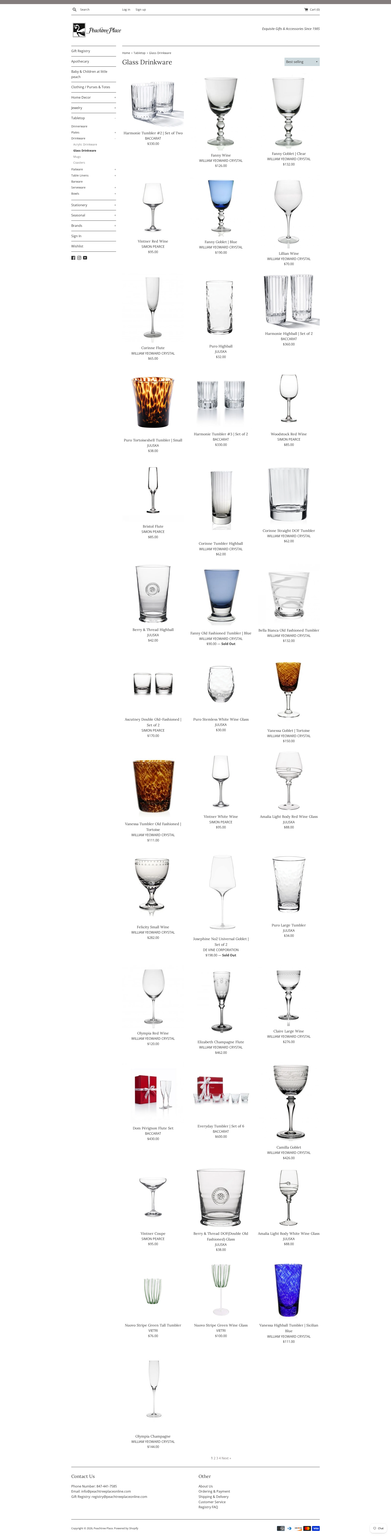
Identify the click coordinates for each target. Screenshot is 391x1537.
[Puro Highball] (221, 307)
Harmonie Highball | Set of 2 (289, 333)
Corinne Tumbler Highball (221, 543)
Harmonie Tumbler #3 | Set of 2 (221, 434)
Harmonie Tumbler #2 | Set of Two (153, 133)
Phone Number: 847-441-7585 (94, 1486)
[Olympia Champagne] (153, 1391)
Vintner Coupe (153, 1233)
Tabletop (93, 118)
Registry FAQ (208, 1507)
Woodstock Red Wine (289, 434)
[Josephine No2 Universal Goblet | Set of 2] (221, 891)
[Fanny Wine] (221, 111)
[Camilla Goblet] (289, 1102)
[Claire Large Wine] (289, 995)
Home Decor (93, 97)
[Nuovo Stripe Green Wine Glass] (221, 1289)
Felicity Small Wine (153, 927)
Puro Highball (221, 346)
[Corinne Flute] (153, 308)
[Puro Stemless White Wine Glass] (221, 683)
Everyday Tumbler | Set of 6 (221, 1126)
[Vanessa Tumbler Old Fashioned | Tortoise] (153, 784)
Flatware (93, 169)
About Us (206, 1486)
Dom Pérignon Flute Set (153, 1128)
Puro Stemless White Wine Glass (221, 719)
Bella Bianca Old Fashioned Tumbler (288, 630)
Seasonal (93, 215)
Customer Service (212, 1502)
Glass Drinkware (84, 150)
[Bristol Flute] (153, 491)
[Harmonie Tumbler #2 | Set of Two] (153, 100)
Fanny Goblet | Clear (289, 153)
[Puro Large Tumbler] (289, 884)
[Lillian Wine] (289, 212)
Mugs (77, 157)
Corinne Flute (153, 347)
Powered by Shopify (126, 1528)
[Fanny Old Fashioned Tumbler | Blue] (221, 595)
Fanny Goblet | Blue (221, 241)
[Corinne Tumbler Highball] (221, 499)
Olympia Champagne (153, 1436)
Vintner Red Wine (153, 241)
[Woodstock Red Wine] (289, 398)
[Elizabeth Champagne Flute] (221, 1000)
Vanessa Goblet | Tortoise (289, 730)
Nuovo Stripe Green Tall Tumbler (153, 1325)
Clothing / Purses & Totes (90, 87)
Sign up (141, 9)
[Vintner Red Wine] (153, 205)
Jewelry (93, 108)
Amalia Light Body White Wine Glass (289, 1233)
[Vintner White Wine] (221, 781)
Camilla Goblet (289, 1147)
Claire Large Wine (288, 1031)
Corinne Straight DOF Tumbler (289, 530)
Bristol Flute (153, 526)
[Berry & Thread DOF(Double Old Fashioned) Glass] (221, 1197)
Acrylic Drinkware (85, 144)
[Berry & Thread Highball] (153, 594)
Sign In (76, 236)
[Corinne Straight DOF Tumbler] (289, 493)
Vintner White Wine (221, 816)
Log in (126, 9)
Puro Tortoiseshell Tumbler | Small (153, 440)
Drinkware (93, 138)
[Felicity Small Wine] (153, 885)
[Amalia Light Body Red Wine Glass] (289, 781)
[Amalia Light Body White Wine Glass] (289, 1197)
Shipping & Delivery (213, 1496)
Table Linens (93, 175)
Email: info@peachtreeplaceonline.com (101, 1491)
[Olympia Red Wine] (153, 996)
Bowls (93, 193)
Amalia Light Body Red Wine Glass (289, 816)
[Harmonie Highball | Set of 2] (289, 301)
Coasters (79, 162)
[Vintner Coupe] (153, 1197)
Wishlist (77, 246)
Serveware (93, 187)
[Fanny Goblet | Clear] (289, 111)
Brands (93, 225)
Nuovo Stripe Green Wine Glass (221, 1325)
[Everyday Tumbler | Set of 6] (221, 1091)
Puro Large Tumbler (289, 925)
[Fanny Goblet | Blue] (221, 206)
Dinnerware (79, 126)
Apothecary (80, 61)
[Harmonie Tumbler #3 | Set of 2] (221, 398)
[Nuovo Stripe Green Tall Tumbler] (153, 1289)
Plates (93, 132)
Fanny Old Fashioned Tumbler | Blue (221, 633)
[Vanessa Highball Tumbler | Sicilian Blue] (289, 1289)
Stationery (93, 205)
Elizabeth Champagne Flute (221, 1042)
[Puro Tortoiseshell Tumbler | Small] (153, 401)
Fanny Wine (221, 155)
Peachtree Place (103, 1528)
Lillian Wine (289, 253)
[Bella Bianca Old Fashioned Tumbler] (289, 594)
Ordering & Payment (214, 1491)
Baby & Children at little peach (89, 74)
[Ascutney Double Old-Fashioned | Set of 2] (153, 683)
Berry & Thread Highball (153, 629)
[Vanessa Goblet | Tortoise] (289, 689)
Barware (77, 181)
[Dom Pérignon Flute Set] (153, 1092)
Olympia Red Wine (153, 1033)
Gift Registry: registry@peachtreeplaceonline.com (109, 1496)
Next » (226, 1458)
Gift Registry (80, 51)
